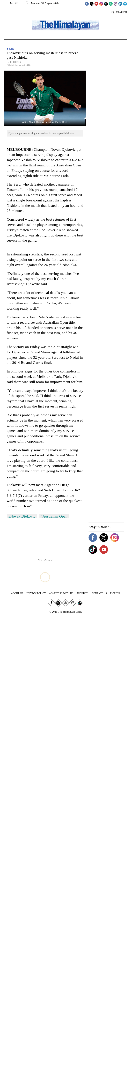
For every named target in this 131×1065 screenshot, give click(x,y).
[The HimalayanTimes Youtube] (96, 3)
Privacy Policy (36, 593)
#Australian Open (54, 516)
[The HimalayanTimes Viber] (115, 3)
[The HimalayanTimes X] (91, 3)
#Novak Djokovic (21, 516)
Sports (10, 48)
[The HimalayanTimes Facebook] (87, 3)
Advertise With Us (61, 593)
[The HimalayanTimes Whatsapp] (111, 3)
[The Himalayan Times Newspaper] (65, 24)
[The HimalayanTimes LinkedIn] (120, 3)
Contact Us (99, 593)
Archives (83, 593)
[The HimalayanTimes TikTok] (106, 3)
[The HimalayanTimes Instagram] (101, 3)
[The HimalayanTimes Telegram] (125, 3)
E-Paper (115, 593)
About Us (17, 593)
